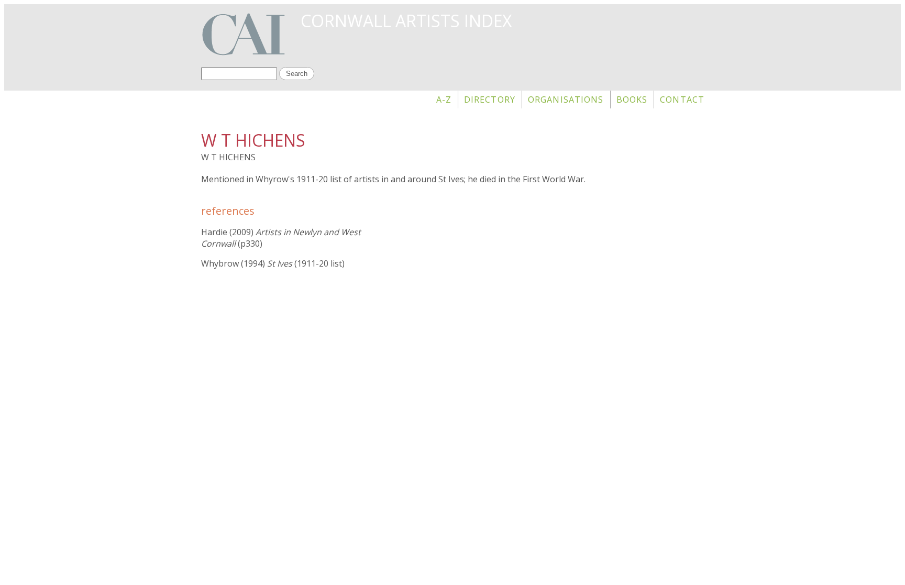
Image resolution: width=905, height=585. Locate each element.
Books (632, 99)
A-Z (443, 99)
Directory (489, 99)
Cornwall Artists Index (406, 20)
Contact (682, 99)
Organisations (566, 99)
